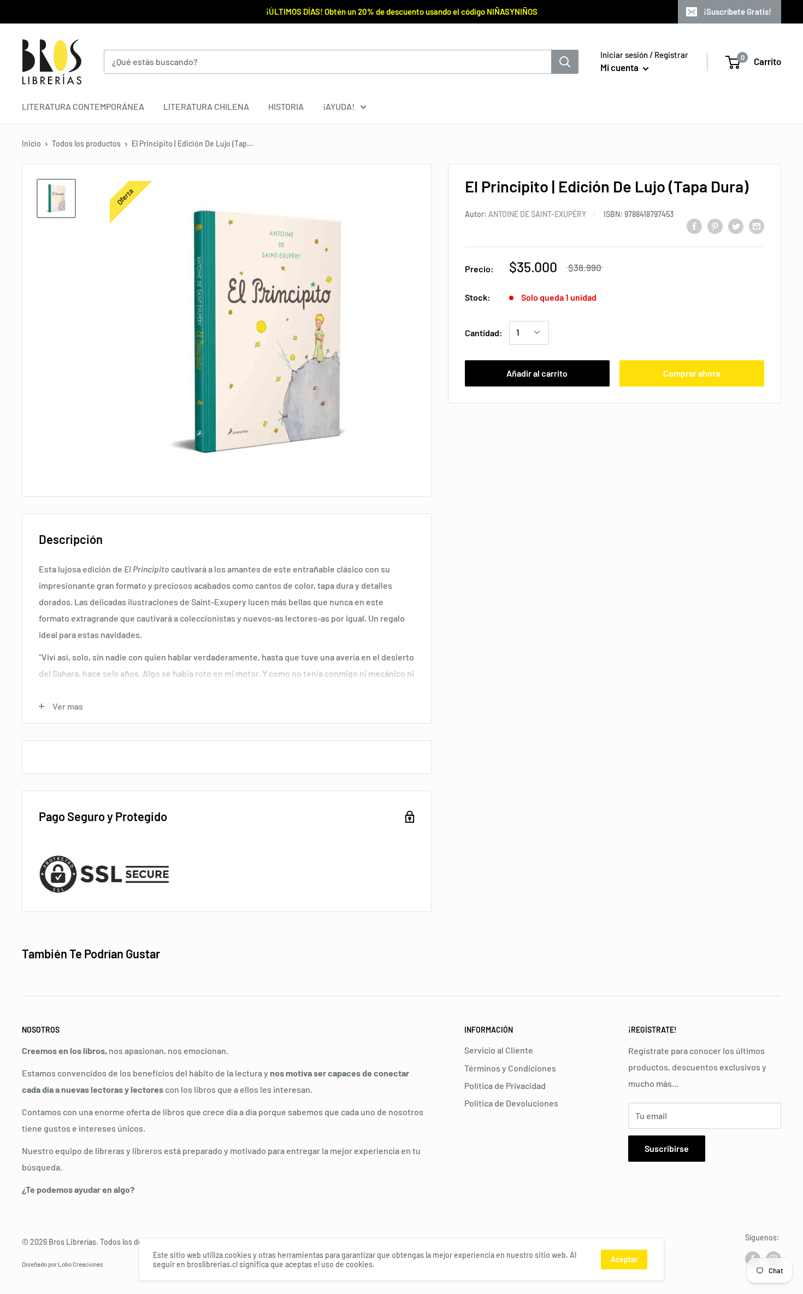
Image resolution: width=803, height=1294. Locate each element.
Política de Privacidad (505, 1085)
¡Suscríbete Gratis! (737, 11)
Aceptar (624, 1259)
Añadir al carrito (537, 372)
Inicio (31, 143)
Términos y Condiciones (510, 1068)
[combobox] (327, 62)
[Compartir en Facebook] (694, 225)
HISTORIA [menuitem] (286, 106)
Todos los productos (86, 143)
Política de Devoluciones (511, 1103)
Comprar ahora (691, 372)
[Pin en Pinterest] (715, 225)
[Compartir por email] (756, 225)
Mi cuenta (620, 67)
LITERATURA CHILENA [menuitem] (206, 106)
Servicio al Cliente (498, 1050)
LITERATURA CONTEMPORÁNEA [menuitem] (83, 106)
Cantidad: (484, 332)
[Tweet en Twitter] (735, 225)
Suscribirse (667, 1148)
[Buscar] (564, 62)
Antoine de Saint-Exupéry (537, 213)
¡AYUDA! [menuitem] (339, 106)
